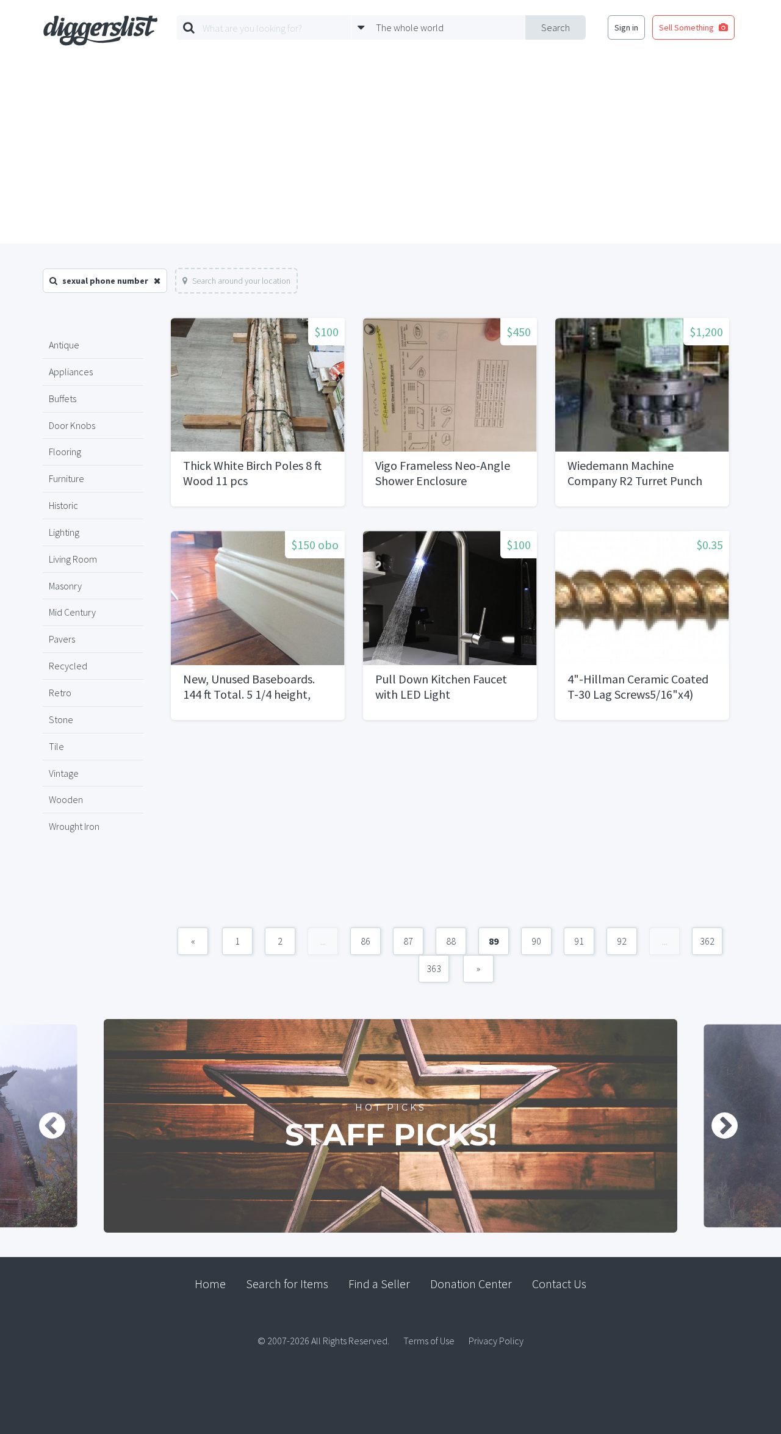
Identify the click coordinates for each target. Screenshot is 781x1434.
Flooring (65, 451)
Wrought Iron (74, 826)
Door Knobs (72, 425)
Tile (56, 746)
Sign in (626, 27)
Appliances (71, 372)
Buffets (62, 398)
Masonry (65, 586)
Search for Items (287, 1283)
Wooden (66, 799)
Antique (64, 345)
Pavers (62, 639)
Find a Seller (379, 1283)
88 (451, 941)
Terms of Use (429, 1341)
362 (707, 941)
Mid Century (72, 612)
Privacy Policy (496, 1341)
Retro (60, 692)
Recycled (68, 666)
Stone (61, 719)
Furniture (66, 478)
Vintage (64, 773)
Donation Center (471, 1283)
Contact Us (559, 1283)
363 (433, 968)
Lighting (64, 532)
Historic (63, 505)
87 (408, 941)
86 (365, 941)
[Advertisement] (390, 152)
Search (555, 27)
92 (622, 941)
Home (210, 1283)
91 (579, 941)
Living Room (73, 559)
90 (536, 941)
